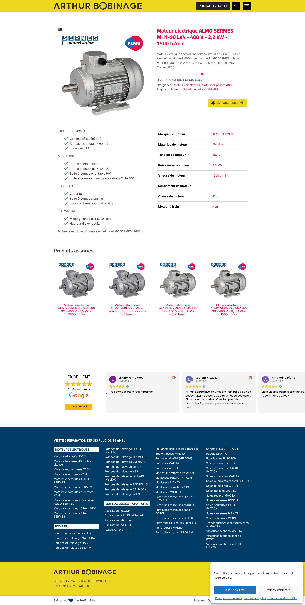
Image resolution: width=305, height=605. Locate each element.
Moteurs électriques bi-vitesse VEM (74, 493)
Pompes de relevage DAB (71, 543)
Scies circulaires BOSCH (222, 463)
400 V (216, 155)
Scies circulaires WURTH (222, 485)
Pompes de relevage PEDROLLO (126, 484)
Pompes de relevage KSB (121, 471)
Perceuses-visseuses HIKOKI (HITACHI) (174, 498)
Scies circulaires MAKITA (222, 476)
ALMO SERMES (222, 134)
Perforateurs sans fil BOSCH (174, 532)
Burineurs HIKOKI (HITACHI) (173, 458)
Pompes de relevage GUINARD (125, 461)
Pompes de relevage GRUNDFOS (126, 457)
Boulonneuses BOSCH (119, 530)
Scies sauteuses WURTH (222, 518)
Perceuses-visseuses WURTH (174, 518)
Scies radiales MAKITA (221, 490)
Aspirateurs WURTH (117, 525)
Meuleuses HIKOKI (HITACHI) (174, 477)
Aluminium (219, 144)
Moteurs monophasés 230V (72, 469)
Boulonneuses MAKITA (170, 453)
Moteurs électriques (187, 85)
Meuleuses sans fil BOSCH (172, 487)
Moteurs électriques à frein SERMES (71, 515)
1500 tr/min (219, 175)
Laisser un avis (79, 406)
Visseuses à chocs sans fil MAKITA (223, 545)
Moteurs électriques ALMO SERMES (194, 89)
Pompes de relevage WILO (122, 494)
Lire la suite (117, 407)
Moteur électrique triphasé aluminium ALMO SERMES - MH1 (99, 231)
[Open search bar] (236, 6)
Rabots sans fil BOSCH (221, 458)
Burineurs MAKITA (167, 463)
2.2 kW (217, 165)
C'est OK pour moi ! (235, 589)
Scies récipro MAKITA (220, 495)
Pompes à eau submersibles (72, 533)
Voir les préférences (278, 589)
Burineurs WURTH (167, 468)
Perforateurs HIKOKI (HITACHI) (175, 523)
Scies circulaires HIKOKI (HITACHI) (222, 469)
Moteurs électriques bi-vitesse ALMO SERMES (74, 502)
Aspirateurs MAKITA (117, 520)
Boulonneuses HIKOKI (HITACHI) (176, 449)
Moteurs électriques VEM (70, 474)
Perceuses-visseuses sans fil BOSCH (174, 511)
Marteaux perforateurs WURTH (175, 473)
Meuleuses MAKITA (168, 482)
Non (215, 206)
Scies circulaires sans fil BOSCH (227, 481)
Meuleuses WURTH (168, 492)
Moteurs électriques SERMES (73, 487)
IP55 (215, 196)
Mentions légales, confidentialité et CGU (270, 598)
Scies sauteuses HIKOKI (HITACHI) (221, 506)
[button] (60, 29)
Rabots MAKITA (216, 453)
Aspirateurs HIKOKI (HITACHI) (124, 515)
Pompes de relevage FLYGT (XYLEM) (122, 450)
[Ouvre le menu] (247, 6)
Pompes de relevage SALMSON (125, 489)
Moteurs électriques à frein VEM (75, 508)
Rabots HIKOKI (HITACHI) (223, 449)
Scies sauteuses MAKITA (222, 513)
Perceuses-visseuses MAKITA (174, 505)
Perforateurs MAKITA (169, 527)
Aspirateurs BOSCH (117, 510)
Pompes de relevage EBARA (72, 547)
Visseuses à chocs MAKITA (224, 531)
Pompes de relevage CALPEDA (74, 538)
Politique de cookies (228, 598)
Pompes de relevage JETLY (122, 466)
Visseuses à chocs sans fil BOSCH (223, 537)
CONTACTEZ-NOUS (213, 6)
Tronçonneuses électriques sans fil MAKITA (227, 524)
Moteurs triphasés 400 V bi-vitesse (72, 463)
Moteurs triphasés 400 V (218, 85)
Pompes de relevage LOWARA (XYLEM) (124, 478)
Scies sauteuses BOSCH (222, 500)
